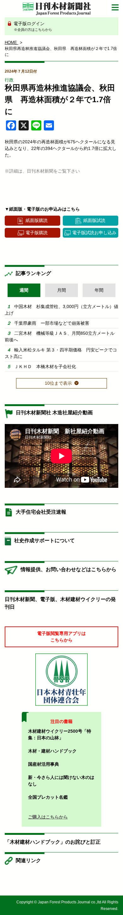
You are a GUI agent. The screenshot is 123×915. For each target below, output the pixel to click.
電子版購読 (37, 232)
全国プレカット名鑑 (48, 797)
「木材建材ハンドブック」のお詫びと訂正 (53, 842)
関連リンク (28, 860)
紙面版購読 (37, 220)
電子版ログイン (32, 26)
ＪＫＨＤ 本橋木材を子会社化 (45, 366)
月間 (61, 290)
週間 (24, 290)
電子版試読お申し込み (94, 232)
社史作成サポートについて (44, 540)
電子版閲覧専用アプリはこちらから (61, 636)
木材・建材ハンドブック (52, 750)
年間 (99, 290)
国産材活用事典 (43, 764)
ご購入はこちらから (48, 816)
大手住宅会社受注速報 (41, 512)
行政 (9, 79)
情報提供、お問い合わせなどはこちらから (68, 569)
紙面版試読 (94, 220)
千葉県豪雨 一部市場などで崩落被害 (51, 323)
